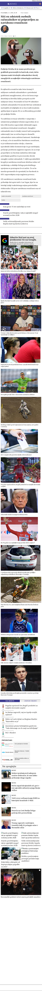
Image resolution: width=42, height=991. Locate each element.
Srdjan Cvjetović (8, 36)
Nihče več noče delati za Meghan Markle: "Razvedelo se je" (21, 720)
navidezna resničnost (27, 196)
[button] (1, 4)
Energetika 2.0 (6, 8)
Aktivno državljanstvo (18, 8)
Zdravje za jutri (30, 8)
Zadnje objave (30, 701)
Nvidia (3, 200)
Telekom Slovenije (36, 0)
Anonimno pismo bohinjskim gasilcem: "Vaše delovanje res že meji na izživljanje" (21, 727)
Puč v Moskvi (10, 733)
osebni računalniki (6, 196)
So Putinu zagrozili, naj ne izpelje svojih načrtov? (21, 713)
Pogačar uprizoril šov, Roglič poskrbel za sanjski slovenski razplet (21, 707)
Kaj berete (10, 701)
